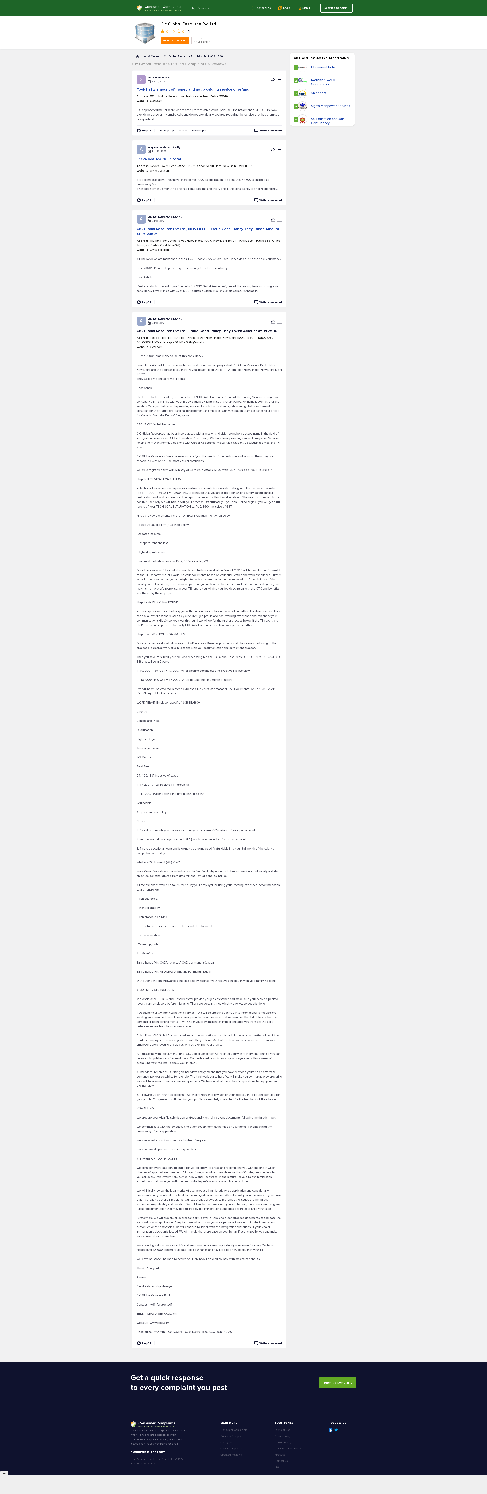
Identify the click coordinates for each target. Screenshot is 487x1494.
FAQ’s (286, 8)
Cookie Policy (283, 1442)
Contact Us (281, 1460)
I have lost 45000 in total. (159, 159)
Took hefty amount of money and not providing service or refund (193, 89)
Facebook (330, 1430)
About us (280, 1454)
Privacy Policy (283, 1436)
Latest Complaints (231, 1448)
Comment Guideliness (288, 1448)
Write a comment (270, 130)
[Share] (273, 79)
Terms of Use (282, 1429)
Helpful (146, 130)
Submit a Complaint (336, 8)
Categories (264, 8)
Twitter (336, 1430)
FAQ (277, 1467)
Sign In (306, 8)
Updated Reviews (231, 1454)
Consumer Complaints (233, 1429)
